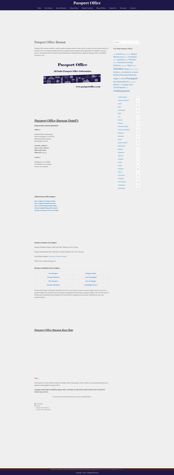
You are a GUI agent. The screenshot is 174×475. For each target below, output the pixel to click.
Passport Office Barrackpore (43, 409)
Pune (115, 82)
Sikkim (120, 172)
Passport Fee (112, 8)
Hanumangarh (124, 65)
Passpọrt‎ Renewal (53, 277)
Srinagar (125, 84)
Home (39, 8)
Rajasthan (121, 169)
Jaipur (129, 65)
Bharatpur (129, 54)
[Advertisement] (87, 24)
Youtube (64, 256)
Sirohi (120, 84)
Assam (120, 103)
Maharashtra (121, 146)
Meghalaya (121, 152)
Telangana (121, 178)
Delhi (119, 113)
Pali (120, 78)
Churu (114, 59)
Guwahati (129, 62)
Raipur (120, 82)
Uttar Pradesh (122, 182)
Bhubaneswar (118, 57)
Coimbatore (120, 60)
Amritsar (119, 54)
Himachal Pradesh (123, 126)
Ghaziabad (121, 62)
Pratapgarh (132, 78)
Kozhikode (126, 72)
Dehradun (132, 60)
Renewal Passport (61, 8)
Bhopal (134, 54)
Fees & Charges (91, 281)
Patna (123, 78)
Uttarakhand (121, 185)
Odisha (120, 162)
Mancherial (124, 75)
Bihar (119, 107)
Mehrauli (132, 75)
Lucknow (134, 72)
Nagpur (116, 78)
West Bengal (39, 403)
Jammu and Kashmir (124, 129)
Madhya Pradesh (123, 142)
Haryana (120, 123)
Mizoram (120, 155)
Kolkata (116, 72)
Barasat (38, 405)
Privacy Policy (119, 469)
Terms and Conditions (106, 469)
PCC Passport (53, 281)
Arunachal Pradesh (123, 100)
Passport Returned (53, 285)
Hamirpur (117, 65)
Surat (131, 84)
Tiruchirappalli (119, 87)
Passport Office (87, 3)
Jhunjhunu (132, 69)
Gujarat (120, 120)
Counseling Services (91, 285)
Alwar (114, 54)
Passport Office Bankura (42, 407)
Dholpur (115, 62)
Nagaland (120, 159)
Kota (121, 72)
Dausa (127, 59)
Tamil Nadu (121, 175)
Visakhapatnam (121, 90)
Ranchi (126, 82)
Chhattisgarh (121, 110)
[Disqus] (72, 441)
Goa (119, 116)
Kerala (120, 139)
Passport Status (74, 8)
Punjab (120, 165)
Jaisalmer (134, 65)
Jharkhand (121, 133)
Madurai (116, 75)
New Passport (48, 8)
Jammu (126, 69)
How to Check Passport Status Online (45, 206)
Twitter (58, 256)
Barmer (124, 54)
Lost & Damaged (91, 277)
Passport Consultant (87, 8)
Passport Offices (101, 8)
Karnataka (121, 136)
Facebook (52, 256)
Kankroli (136, 69)
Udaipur (127, 87)
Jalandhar (118, 68)
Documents (123, 8)
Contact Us (133, 8)
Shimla (116, 84)
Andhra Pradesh (122, 97)
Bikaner (125, 57)
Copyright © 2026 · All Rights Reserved (87, 472)
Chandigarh (132, 57)
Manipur (120, 149)
